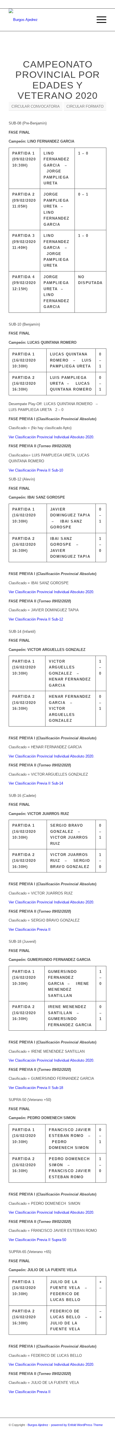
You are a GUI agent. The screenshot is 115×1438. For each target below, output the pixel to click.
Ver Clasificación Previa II (30, 929)
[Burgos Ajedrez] (48, 20)
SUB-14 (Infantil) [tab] (22, 631)
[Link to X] (68, 1431)
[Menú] (98, 20)
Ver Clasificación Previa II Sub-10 (36, 470)
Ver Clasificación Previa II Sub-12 (36, 619)
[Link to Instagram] (85, 1431)
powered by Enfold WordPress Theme (77, 1425)
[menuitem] (85, 20)
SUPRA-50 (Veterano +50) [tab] (30, 1100)
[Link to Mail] (94, 1431)
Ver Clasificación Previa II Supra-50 (37, 1240)
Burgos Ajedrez (38, 1425)
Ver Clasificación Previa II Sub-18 (36, 1088)
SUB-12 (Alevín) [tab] (22, 479)
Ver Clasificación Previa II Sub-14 (36, 783)
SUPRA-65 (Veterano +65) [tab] (30, 1252)
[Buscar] (85, 20)
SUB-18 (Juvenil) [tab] (22, 941)
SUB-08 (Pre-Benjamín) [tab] (28, 123)
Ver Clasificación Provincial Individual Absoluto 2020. (51, 437)
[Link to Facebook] (77, 1431)
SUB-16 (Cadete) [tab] (22, 795)
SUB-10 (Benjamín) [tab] (24, 324)
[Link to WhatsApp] (102, 1431)
